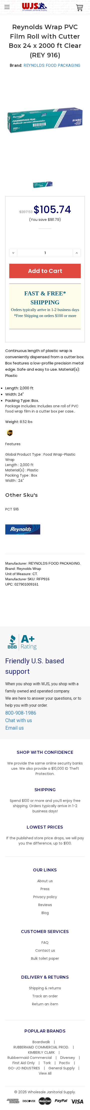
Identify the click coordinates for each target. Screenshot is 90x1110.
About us (45, 880)
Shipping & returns (45, 988)
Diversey (67, 1057)
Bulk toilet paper (45, 958)
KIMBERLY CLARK (41, 1052)
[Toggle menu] (7, 7)
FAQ (45, 942)
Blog (45, 912)
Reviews (45, 904)
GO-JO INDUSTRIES (24, 1068)
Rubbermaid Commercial (30, 1057)
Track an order (45, 996)
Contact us (45, 950)
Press (45, 888)
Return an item (45, 1004)
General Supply (61, 1068)
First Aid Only (23, 1062)
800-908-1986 (20, 713)
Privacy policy (45, 896)
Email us (14, 728)
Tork (47, 1062)
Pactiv (64, 1062)
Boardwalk (41, 1041)
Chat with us (18, 720)
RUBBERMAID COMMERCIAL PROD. (41, 1047)
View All (45, 1073)
